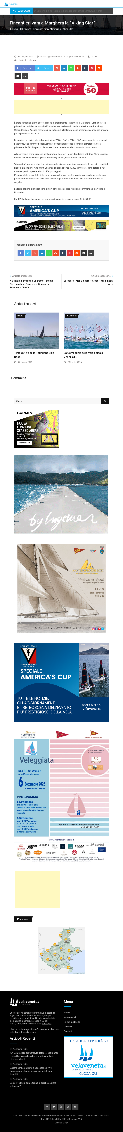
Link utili (68, 1026)
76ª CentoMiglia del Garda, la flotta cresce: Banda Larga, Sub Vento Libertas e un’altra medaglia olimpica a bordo (34, 1056)
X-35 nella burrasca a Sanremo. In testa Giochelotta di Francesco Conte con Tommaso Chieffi (31, 284)
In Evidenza (25, 29)
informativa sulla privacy (25, 1032)
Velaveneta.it (70, 1017)
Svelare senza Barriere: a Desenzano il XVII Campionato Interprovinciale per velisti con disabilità (31, 1071)
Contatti (68, 1031)
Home (15, 29)
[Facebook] (21, 253)
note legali (46, 1023)
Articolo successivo (101, 276)
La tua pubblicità (72, 1022)
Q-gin (65, 1122)
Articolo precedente (22, 276)
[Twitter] (28, 253)
